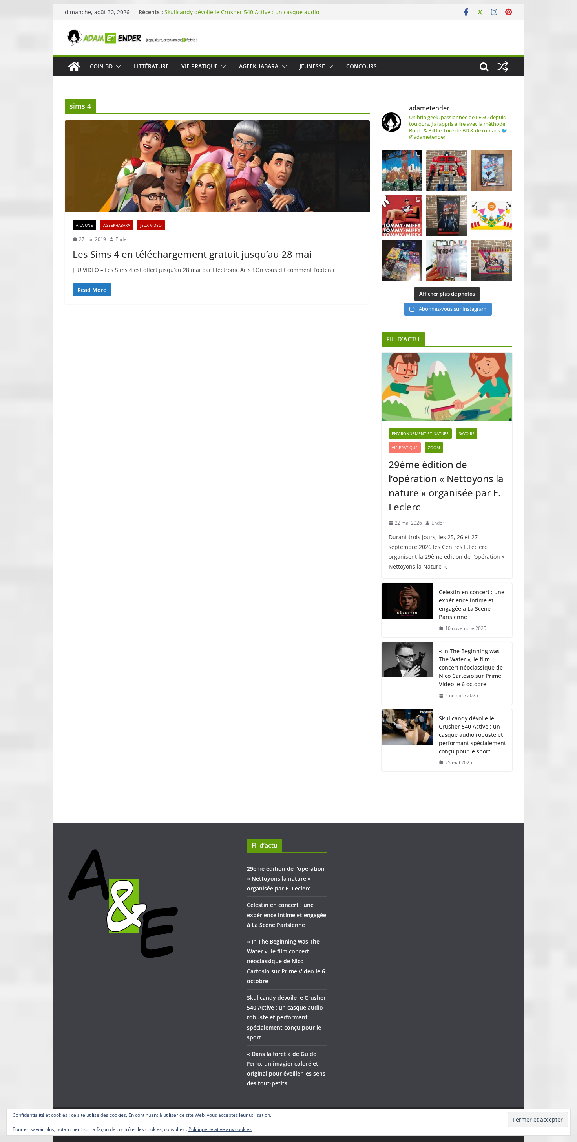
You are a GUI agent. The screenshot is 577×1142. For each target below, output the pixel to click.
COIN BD (101, 66)
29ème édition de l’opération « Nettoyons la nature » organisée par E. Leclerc (446, 485)
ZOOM (434, 447)
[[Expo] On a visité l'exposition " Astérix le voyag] (402, 170)
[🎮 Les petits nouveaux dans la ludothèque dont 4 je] (402, 260)
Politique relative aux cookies (220, 1129)
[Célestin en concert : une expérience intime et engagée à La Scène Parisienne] (407, 610)
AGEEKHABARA (258, 66)
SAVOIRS (466, 433)
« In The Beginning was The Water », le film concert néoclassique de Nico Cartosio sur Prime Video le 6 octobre (471, 667)
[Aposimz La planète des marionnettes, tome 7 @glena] (446, 260)
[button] (117, 66)
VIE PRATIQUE (199, 66)
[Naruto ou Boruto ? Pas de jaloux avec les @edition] (491, 260)
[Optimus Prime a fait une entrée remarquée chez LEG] (446, 215)
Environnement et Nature (420, 433)
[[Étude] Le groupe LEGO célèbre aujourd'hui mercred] (491, 215)
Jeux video (151, 225)
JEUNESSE (312, 66)
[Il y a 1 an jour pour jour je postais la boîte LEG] (446, 170)
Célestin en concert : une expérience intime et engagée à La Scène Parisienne (471, 604)
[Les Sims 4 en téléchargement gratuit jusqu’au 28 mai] (217, 166)
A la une (84, 225)
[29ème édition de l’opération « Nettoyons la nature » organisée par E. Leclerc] (447, 387)
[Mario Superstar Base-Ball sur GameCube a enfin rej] (491, 170)
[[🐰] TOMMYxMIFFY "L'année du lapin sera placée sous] (402, 215)
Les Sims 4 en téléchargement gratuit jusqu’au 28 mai (192, 254)
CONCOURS (361, 66)
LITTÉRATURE (151, 66)
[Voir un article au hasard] (502, 66)
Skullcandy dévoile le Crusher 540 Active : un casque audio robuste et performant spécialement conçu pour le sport (241, 16)
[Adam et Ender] (74, 66)
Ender (121, 239)
